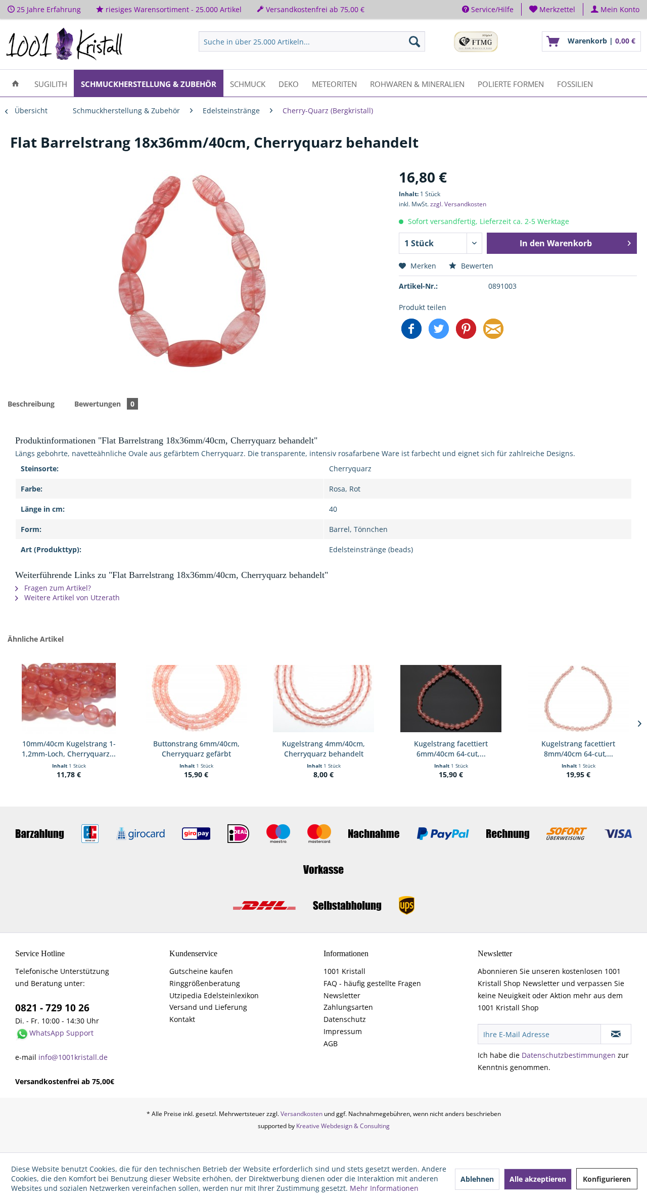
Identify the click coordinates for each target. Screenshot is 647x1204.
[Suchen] (414, 41)
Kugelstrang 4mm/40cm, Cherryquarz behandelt (323, 749)
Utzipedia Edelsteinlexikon (214, 995)
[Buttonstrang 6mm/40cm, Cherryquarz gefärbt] (196, 698)
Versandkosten (301, 1113)
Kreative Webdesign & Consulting (343, 1126)
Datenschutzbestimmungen (569, 1055)
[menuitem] (552, 9)
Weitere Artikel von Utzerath (71, 597)
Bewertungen (104, 404)
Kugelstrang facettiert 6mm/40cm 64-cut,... (451, 749)
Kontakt (182, 1019)
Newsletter (342, 995)
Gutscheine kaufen (201, 971)
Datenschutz (345, 1019)
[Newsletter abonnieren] (615, 1034)
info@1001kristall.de (73, 1057)
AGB (331, 1043)
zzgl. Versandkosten (458, 204)
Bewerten (476, 266)
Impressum (343, 1031)
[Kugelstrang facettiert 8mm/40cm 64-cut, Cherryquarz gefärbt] (578, 698)
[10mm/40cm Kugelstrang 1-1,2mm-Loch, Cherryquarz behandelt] (69, 698)
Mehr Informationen (384, 1188)
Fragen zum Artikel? (56, 588)
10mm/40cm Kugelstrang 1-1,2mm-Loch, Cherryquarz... (69, 749)
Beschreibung (31, 404)
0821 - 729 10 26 (52, 1007)
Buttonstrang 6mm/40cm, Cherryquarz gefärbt (196, 749)
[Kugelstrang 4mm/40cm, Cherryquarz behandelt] (323, 698)
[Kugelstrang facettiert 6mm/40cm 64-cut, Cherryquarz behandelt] (451, 698)
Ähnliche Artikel (36, 639)
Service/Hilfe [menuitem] (491, 9)
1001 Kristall (344, 971)
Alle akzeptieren (538, 1179)
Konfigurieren (607, 1179)
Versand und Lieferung (208, 1007)
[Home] (15, 83)
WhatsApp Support (61, 1033)
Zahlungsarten (348, 1007)
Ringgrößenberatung (204, 983)
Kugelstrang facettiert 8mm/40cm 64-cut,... (578, 749)
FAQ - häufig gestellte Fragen (372, 983)
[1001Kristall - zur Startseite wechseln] (64, 44)
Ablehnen (477, 1179)
